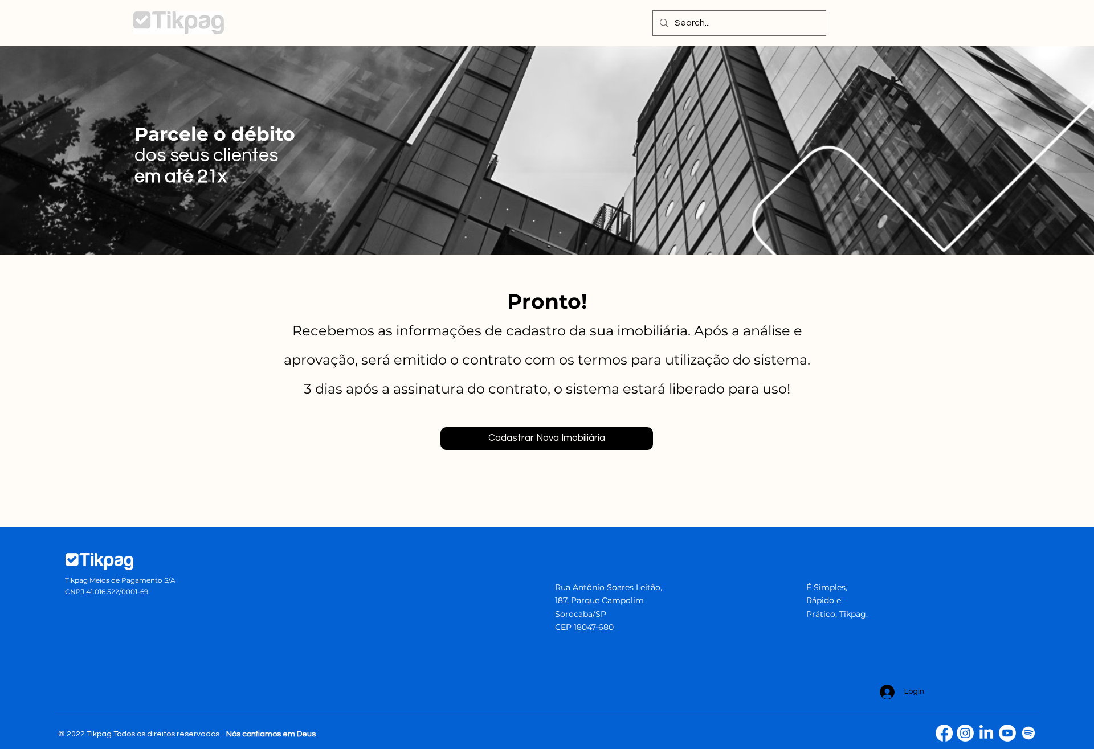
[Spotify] (1028, 733)
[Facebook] (944, 733)
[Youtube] (1007, 733)
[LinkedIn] (986, 733)
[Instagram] (965, 733)
